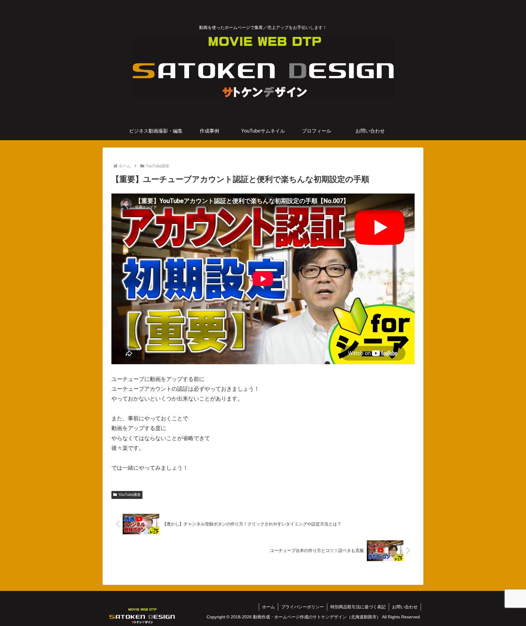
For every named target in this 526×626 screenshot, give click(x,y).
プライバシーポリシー (302, 606)
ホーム (268, 606)
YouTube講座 (129, 495)
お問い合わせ (405, 606)
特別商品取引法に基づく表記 (358, 606)
